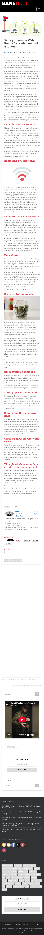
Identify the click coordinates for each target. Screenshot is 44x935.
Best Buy (36, 868)
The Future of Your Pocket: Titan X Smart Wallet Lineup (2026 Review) (22, 813)
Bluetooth (14, 871)
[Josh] (9, 513)
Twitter (17, 924)
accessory (26, 865)
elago (13, 877)
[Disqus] (22, 594)
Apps (20, 868)
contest (21, 874)
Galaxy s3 (19, 877)
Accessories (17, 865)
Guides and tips (12, 880)
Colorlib (32, 931)
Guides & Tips (26, 52)
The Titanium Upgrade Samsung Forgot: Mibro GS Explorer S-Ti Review (22, 819)
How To (33, 52)
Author (7, 507)
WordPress (22, 933)
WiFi (20, 560)
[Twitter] (37, 514)
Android (4, 868)
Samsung (9, 886)
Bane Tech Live (28, 868)
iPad (40, 880)
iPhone (4, 883)
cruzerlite (27, 874)
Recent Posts (16, 507)
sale (3, 886)
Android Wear (13, 868)
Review (31, 883)
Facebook (8, 924)
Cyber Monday (36, 874)
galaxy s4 (26, 877)
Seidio (27, 886)
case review (13, 874)
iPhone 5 (18, 883)
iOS (32, 880)
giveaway (34, 877)
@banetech (12, 747)
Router (7, 560)
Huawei (27, 880)
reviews (37, 883)
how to (21, 880)
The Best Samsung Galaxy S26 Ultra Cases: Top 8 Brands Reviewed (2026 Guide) (20, 824)
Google (4, 880)
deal (3, 877)
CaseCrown (33, 871)
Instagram (26, 924)
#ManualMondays (7, 865)
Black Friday (5, 871)
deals (8, 877)
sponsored (14, 560)
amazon (33, 865)
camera (21, 871)
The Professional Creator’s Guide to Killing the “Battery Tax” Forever (21, 830)
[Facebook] (34, 514)
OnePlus (25, 883)
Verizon (4, 889)
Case (26, 871)
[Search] (37, 694)
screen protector (18, 886)
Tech (40, 886)
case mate (5, 874)
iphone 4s (11, 883)
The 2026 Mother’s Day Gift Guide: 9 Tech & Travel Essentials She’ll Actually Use (22, 807)
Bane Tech (19, 516)
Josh (17, 52)
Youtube (36, 924)
